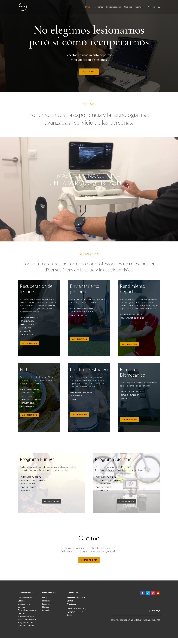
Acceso (151, 7)
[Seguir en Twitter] (148, 593)
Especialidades (113, 7)
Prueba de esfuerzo (26, 616)
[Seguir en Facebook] (142, 593)
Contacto (140, 7)
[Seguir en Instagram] (153, 593)
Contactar (89, 197)
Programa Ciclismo (26, 625)
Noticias (128, 7)
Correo (70, 601)
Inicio (87, 7)
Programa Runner (25, 622)
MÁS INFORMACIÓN (29, 343)
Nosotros (98, 7)
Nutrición (22, 613)
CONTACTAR (88, 71)
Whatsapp (71, 604)
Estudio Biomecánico (27, 619)
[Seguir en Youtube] (158, 593)
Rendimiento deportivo (27, 610)
